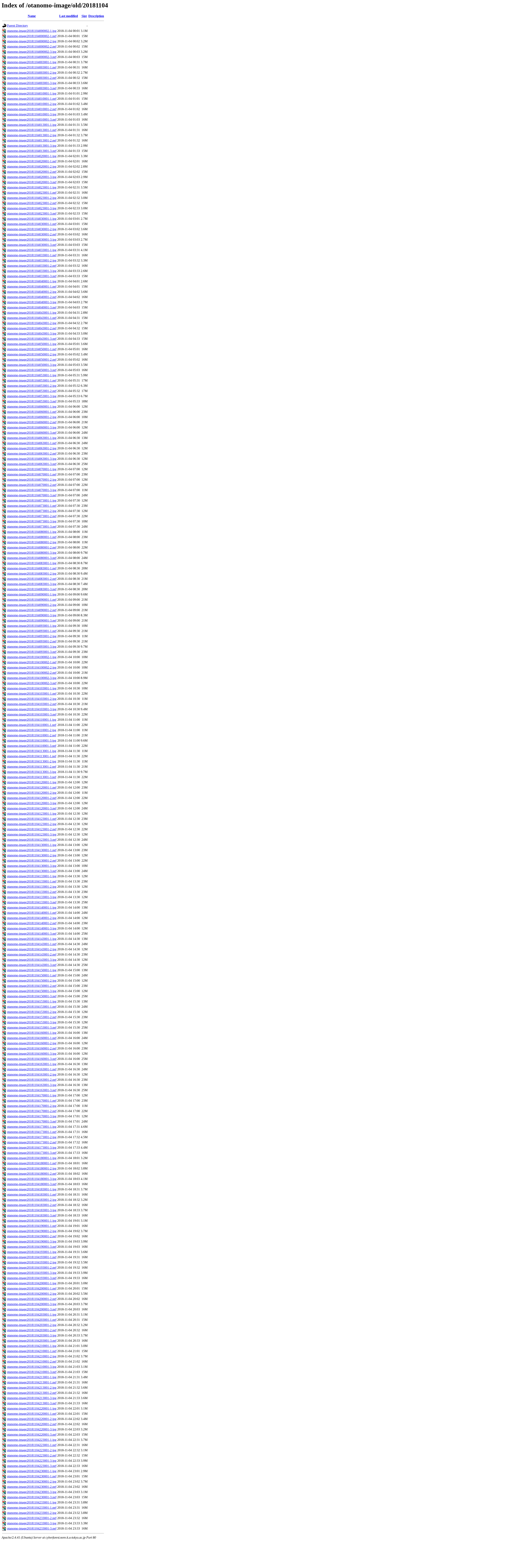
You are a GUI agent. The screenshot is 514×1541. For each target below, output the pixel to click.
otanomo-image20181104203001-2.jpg (31, 1325)
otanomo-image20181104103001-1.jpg (31, 688)
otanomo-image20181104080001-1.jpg (31, 531)
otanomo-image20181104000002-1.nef (31, 36)
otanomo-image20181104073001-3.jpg (31, 521)
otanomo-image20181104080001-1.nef (31, 537)
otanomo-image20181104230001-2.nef (31, 1486)
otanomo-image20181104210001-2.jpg (31, 1356)
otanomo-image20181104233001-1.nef (31, 1507)
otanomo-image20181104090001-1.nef (31, 599)
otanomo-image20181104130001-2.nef (31, 860)
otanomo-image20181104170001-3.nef (31, 1121)
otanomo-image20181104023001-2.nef (31, 203)
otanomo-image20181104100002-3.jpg (31, 678)
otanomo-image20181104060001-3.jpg (31, 427)
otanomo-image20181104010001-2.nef (31, 109)
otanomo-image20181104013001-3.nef (31, 151)
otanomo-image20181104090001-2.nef (31, 610)
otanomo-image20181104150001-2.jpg (31, 980)
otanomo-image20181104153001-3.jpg (31, 1022)
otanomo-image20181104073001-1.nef (31, 505)
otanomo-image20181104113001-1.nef (31, 756)
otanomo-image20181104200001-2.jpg (31, 1293)
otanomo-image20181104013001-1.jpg (31, 124)
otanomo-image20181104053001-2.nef (31, 391)
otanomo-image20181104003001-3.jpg (31, 83)
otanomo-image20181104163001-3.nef (31, 1090)
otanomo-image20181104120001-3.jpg (31, 803)
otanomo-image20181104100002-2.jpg (31, 667)
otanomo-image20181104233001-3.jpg (31, 1523)
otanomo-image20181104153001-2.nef (31, 1017)
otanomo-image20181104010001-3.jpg (31, 114)
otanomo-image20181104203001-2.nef (31, 1330)
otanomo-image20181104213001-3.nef (31, 1403)
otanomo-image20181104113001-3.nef (31, 777)
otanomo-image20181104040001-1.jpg (31, 281)
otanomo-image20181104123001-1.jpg (31, 813)
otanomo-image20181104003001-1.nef (31, 67)
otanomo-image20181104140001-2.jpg (31, 918)
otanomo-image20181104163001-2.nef (31, 1079)
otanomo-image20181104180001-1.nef (31, 1163)
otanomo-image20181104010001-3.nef (31, 119)
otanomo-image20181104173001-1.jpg (31, 1126)
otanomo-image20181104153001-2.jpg (31, 1012)
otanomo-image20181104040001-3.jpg (31, 302)
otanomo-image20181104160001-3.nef (31, 1059)
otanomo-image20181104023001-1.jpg (31, 187)
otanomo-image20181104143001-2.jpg (31, 949)
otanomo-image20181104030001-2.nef (31, 234)
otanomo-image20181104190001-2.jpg (31, 1231)
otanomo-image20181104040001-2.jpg (31, 291)
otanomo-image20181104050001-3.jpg (31, 364)
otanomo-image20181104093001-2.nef (31, 641)
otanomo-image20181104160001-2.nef (31, 1048)
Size (84, 16)
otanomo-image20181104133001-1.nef (31, 881)
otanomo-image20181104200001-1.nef (31, 1288)
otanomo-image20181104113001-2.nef (31, 766)
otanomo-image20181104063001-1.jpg (31, 438)
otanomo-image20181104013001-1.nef (31, 130)
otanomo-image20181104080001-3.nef (31, 558)
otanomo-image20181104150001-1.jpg (31, 970)
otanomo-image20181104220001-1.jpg (31, 1408)
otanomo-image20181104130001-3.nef (31, 871)
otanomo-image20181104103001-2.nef (31, 704)
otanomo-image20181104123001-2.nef (31, 829)
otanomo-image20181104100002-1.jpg (31, 657)
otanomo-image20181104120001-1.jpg (31, 782)
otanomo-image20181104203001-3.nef (31, 1340)
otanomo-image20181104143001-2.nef (31, 954)
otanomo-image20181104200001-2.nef (31, 1299)
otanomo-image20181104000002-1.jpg (31, 31)
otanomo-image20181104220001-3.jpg (31, 1429)
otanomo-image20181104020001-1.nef (31, 161)
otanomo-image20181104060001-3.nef (31, 432)
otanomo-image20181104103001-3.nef (31, 714)
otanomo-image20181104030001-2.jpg (31, 229)
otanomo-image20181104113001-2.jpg (31, 761)
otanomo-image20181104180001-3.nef (31, 1184)
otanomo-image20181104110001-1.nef (31, 725)
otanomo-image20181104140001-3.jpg (31, 928)
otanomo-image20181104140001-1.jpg (31, 907)
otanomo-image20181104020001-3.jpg (31, 177)
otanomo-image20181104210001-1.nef (31, 1351)
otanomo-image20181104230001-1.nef (31, 1476)
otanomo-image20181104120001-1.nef (31, 787)
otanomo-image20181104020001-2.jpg (31, 166)
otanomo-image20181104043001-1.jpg (31, 312)
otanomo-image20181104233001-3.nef (31, 1528)
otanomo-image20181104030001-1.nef (31, 224)
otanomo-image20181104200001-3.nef (31, 1309)
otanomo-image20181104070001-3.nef (31, 495)
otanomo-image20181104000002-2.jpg (31, 41)
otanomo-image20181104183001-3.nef (31, 1215)
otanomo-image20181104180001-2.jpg (31, 1168)
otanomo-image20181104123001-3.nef (31, 839)
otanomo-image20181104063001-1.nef (31, 443)
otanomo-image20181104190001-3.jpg (31, 1241)
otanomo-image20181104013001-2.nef (31, 140)
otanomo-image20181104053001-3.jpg (31, 396)
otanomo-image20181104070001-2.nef (31, 485)
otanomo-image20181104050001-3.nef (31, 370)
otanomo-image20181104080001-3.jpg (31, 552)
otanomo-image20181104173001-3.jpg (31, 1147)
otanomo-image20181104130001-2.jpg (31, 855)
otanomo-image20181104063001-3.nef (31, 464)
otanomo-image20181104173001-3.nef (31, 1152)
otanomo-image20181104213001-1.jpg (31, 1377)
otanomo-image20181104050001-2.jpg (31, 354)
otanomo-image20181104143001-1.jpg (31, 938)
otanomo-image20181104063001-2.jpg (31, 448)
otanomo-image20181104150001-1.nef (31, 975)
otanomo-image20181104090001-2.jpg (31, 605)
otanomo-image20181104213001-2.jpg (31, 1387)
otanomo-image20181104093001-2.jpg (31, 636)
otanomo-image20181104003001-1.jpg (31, 62)
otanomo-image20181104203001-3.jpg (31, 1335)
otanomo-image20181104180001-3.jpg (31, 1179)
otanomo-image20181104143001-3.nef (31, 965)
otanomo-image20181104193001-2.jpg (31, 1262)
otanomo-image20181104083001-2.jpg (31, 573)
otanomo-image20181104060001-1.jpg (31, 406)
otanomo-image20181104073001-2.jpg (31, 511)
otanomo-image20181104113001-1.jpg (31, 751)
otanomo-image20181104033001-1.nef (31, 255)
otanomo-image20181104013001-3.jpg (31, 145)
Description (96, 16)
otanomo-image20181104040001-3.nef (31, 307)
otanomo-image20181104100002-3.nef (31, 683)
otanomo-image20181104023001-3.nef (31, 213)
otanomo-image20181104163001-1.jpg (31, 1064)
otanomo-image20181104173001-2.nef (31, 1142)
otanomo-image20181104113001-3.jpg (31, 772)
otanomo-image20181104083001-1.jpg (31, 563)
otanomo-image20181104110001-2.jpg (31, 730)
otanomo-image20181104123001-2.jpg (31, 824)
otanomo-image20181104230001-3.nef (31, 1497)
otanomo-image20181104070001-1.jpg (31, 469)
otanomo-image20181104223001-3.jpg (31, 1460)
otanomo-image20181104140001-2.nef (31, 923)
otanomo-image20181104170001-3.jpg (31, 1116)
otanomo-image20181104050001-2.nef (31, 359)
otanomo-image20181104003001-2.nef (31, 77)
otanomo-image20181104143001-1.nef (31, 944)
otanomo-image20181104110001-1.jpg (31, 719)
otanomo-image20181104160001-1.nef (31, 1038)
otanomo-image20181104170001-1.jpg (31, 1095)
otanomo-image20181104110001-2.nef (31, 735)
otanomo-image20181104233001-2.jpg (31, 1513)
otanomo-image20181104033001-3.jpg (31, 271)
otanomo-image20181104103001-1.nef (31, 693)
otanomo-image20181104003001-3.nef (31, 88)
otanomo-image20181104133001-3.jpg (31, 897)
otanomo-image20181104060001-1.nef (31, 411)
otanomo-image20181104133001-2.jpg (31, 886)
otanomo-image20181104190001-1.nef (31, 1226)
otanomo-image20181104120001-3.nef (31, 808)
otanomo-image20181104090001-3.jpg (31, 615)
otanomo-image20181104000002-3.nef (31, 57)
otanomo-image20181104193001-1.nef (31, 1257)
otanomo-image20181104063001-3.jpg (31, 458)
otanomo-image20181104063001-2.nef (31, 453)
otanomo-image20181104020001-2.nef (31, 171)
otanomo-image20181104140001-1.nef (31, 912)
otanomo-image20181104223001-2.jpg (31, 1450)
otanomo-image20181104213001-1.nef (31, 1382)
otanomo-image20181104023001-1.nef (31, 192)
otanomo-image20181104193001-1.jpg (31, 1252)
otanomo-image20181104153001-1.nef (31, 1006)
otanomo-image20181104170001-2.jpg (31, 1105)
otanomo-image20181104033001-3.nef (31, 276)
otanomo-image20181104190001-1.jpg (31, 1220)
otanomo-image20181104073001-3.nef (31, 526)
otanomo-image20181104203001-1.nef (31, 1319)
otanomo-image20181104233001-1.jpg (31, 1502)
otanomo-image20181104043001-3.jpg (31, 333)
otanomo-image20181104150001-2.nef (31, 985)
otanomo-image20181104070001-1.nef (31, 474)
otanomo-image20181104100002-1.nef (31, 662)
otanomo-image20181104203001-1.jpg (31, 1314)
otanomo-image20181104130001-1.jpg (31, 845)
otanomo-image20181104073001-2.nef (31, 516)
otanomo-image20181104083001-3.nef (31, 589)
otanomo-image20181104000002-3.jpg (31, 51)
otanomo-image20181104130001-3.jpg (31, 865)
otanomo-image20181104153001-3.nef (31, 1027)
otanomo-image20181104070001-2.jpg (31, 479)
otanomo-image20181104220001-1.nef (31, 1413)
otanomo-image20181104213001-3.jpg (31, 1398)
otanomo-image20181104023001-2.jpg (31, 197)
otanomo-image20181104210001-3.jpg (31, 1366)
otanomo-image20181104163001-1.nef (31, 1069)
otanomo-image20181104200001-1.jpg (31, 1283)
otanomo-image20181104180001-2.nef (31, 1173)
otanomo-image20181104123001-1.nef (31, 818)
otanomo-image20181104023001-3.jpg (31, 208)
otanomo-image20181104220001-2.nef (31, 1424)
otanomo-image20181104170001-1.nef (31, 1100)
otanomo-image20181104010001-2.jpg (31, 104)
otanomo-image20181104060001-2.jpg (31, 417)
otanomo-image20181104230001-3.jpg (31, 1492)
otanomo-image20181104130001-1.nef (31, 850)
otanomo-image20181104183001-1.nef (31, 1194)
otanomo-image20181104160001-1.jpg (31, 1032)
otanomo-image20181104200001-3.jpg (31, 1304)
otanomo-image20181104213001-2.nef (31, 1392)
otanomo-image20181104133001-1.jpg (31, 876)
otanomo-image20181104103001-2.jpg (31, 698)
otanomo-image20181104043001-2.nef (31, 328)
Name (32, 16)
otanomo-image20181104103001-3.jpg (31, 709)
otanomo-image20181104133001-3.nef (31, 902)
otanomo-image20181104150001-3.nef (31, 996)
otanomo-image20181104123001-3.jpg (31, 834)
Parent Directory (17, 25)
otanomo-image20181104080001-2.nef (31, 547)
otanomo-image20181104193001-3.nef (31, 1278)
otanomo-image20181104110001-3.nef (31, 745)
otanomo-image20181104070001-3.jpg (31, 490)
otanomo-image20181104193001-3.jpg (31, 1272)
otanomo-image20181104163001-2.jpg (31, 1074)
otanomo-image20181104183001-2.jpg (31, 1199)
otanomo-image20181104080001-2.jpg (31, 542)
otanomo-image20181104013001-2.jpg (31, 135)
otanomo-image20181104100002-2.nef (31, 672)
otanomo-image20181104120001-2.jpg (31, 792)
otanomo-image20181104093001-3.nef (31, 651)
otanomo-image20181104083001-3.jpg (31, 584)
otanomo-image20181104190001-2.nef (31, 1236)
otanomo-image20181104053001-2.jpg (31, 385)
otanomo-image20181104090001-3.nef (31, 620)
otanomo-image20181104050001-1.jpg (31, 344)
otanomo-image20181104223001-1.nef (31, 1445)
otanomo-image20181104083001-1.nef (31, 568)
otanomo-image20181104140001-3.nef (31, 933)
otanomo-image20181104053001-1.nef (31, 380)
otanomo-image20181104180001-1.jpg (31, 1158)
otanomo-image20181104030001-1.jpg (31, 218)
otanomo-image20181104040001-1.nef (31, 286)
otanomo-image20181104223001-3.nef (31, 1466)
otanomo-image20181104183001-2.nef (31, 1205)
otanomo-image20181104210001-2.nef (31, 1361)
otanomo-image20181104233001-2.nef (31, 1518)
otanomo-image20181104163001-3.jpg (31, 1085)
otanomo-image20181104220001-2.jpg (31, 1419)
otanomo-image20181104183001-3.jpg (31, 1210)
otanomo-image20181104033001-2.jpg (31, 260)
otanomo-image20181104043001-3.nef (31, 338)
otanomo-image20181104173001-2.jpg (31, 1137)
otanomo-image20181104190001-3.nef (31, 1246)
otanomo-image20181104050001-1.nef (31, 349)
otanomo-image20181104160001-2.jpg (31, 1043)
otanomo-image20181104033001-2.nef (31, 265)
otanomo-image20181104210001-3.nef (31, 1372)
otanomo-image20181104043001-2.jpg (31, 323)
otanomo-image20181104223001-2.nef (31, 1455)
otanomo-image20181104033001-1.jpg (31, 250)
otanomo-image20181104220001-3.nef (31, 1434)
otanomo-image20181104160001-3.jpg (31, 1053)
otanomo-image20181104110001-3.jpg (31, 740)
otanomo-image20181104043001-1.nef (31, 318)
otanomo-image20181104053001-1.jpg (31, 375)
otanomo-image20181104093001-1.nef (31, 631)
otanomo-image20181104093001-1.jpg (31, 625)
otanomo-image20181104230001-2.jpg (31, 1481)
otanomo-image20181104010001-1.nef (31, 98)
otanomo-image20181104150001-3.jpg (31, 991)
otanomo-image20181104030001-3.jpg (31, 239)
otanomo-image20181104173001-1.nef (31, 1132)
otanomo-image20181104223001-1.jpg (31, 1439)
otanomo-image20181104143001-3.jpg (31, 959)
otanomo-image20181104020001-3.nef (31, 182)
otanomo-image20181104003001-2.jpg (31, 72)
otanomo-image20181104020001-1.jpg (31, 156)
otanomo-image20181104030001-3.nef (31, 244)
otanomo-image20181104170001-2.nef (31, 1111)
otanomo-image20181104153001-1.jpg (31, 1001)
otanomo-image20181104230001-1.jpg (31, 1471)
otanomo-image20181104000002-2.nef (31, 46)
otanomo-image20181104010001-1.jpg (31, 93)
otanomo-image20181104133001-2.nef (31, 892)
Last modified (68, 16)
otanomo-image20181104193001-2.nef (31, 1267)
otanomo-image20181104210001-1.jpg (31, 1346)
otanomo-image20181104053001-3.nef (31, 401)
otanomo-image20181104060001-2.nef (31, 422)
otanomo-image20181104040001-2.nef (31, 297)
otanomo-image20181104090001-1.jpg (31, 594)
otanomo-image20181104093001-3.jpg (31, 646)
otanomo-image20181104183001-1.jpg (31, 1189)
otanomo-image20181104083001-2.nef (31, 578)
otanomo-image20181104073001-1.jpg (31, 500)
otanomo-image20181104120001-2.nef (31, 798)
